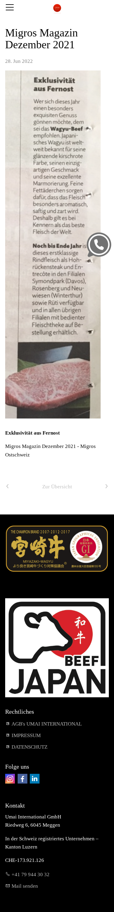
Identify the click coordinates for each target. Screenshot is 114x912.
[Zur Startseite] (57, 8)
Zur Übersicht (57, 487)
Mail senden (25, 886)
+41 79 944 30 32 (31, 874)
